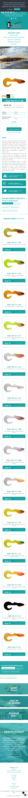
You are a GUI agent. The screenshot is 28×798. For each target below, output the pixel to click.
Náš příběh (14, 775)
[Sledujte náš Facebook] (13, 18)
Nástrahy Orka (14, 32)
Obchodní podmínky (14, 786)
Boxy (14, 39)
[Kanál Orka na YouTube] (11, 18)
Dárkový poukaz (15, 671)
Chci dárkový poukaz (14, 756)
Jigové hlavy (14, 34)
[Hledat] (16, 18)
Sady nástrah (14, 36)
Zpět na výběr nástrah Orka (10, 210)
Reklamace (14, 787)
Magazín (14, 41)
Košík (14, 784)
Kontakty (14, 43)
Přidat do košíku (14, 129)
